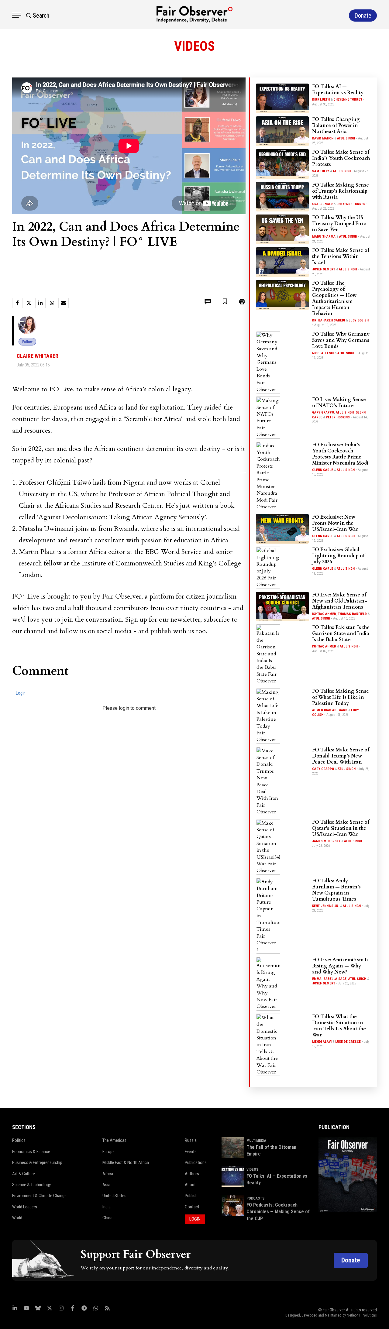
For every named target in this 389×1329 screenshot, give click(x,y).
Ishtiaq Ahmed (324, 614)
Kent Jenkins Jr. (325, 906)
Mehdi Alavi (322, 1042)
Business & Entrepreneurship (37, 1162)
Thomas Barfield (352, 614)
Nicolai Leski (323, 353)
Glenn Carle (322, 470)
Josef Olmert (323, 269)
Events (191, 1151)
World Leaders (24, 1207)
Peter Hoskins (338, 417)
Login (21, 693)
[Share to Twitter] (29, 303)
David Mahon (322, 138)
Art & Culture (23, 1173)
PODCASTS (255, 1198)
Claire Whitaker (37, 356)
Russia (191, 1140)
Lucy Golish (359, 320)
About (190, 1184)
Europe (108, 1151)
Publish (191, 1195)
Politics (19, 1140)
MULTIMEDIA (256, 1140)
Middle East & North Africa (125, 1162)
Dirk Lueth (321, 99)
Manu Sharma (324, 237)
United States (114, 1195)
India (106, 1207)
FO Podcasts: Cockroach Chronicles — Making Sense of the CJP (278, 1211)
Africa (107, 1173)
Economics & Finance (31, 1151)
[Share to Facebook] (17, 303)
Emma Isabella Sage (329, 979)
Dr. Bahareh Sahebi (328, 320)
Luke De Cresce (348, 1042)
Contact (192, 1207)
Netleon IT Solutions (362, 1315)
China (107, 1218)
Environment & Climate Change (39, 1195)
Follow (27, 341)
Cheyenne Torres (347, 99)
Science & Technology (31, 1184)
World (17, 1218)
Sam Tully (320, 171)
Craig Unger (322, 204)
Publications (196, 1162)
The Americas (114, 1140)
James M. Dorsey (326, 841)
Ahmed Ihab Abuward (329, 710)
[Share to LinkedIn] (40, 303)
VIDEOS (252, 1169)
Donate (350, 1260)
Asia (106, 1184)
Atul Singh (346, 138)
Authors (192, 1173)
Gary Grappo (323, 412)
